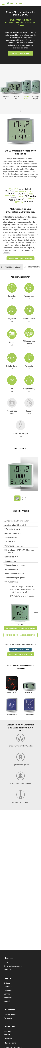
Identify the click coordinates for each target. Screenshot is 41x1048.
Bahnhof (7, 994)
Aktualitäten (8, 1038)
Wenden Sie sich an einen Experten (21, 635)
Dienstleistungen (10, 1014)
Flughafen (8, 997)
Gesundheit (8, 990)
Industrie (7, 1001)
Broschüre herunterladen (20, 258)
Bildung (7, 983)
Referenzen (8, 1018)
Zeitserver (7, 970)
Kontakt (7, 1035)
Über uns (7, 1031)
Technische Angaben (13, 267)
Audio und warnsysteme (13, 966)
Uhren (6, 962)
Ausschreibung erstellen (20, 654)
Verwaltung (8, 986)
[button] (18, 111)
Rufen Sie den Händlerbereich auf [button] (20, 628)
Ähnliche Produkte (32, 267)
